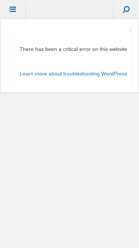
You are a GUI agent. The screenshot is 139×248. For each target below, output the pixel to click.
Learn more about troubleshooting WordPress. (72, 74)
